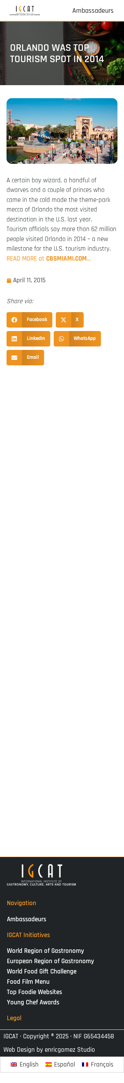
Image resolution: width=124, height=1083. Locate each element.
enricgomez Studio (70, 1050)
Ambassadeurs (26, 919)
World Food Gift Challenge (41, 971)
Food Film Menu (28, 982)
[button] (29, 320)
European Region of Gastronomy (50, 961)
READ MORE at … (49, 258)
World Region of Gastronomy (45, 951)
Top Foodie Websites (34, 992)
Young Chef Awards (33, 1002)
